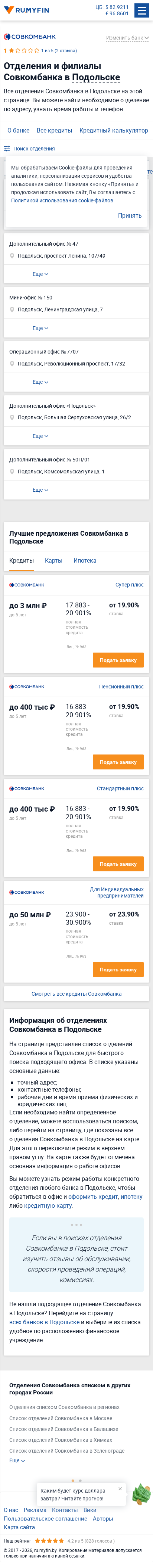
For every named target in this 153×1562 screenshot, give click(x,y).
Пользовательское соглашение (45, 1518)
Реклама (35, 1509)
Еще (38, 273)
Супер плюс (129, 585)
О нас (11, 1509)
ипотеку (132, 1196)
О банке (18, 130)
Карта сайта (19, 1527)
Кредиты (21, 560)
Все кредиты (54, 130)
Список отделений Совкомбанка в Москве (60, 1418)
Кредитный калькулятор (113, 130)
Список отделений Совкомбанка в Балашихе (63, 1429)
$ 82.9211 (117, 7)
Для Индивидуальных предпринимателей (117, 892)
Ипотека (85, 560)
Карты (53, 560)
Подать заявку (118, 660)
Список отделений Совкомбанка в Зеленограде (66, 1451)
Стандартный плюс (120, 788)
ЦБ (98, 7)
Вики (90, 1509)
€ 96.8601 (117, 13)
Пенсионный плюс (121, 687)
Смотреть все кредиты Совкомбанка (77, 994)
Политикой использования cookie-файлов (62, 200)
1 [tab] (72, 1480)
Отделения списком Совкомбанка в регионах (64, 1407)
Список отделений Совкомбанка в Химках (60, 1440)
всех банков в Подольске (44, 1322)
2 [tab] (80, 1480)
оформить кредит (93, 1196)
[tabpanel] (72, 1423)
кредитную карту (48, 1205)
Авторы (103, 1518)
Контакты (65, 1509)
